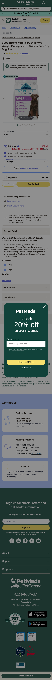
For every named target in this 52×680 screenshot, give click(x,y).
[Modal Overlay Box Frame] (26, 340)
